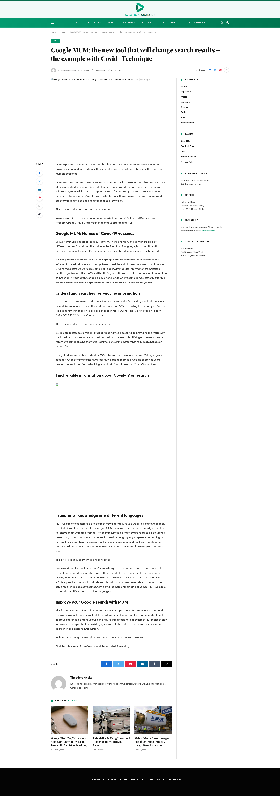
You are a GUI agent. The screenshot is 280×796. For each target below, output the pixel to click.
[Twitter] (39, 181)
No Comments (100, 70)
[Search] (222, 22)
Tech (160, 22)
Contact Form (188, 146)
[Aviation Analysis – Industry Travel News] (140, 9)
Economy (128, 22)
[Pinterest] (39, 198)
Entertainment (194, 22)
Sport (174, 22)
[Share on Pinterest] (220, 70)
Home (78, 22)
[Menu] (52, 22)
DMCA (184, 151)
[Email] (39, 206)
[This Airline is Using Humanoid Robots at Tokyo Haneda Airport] (111, 720)
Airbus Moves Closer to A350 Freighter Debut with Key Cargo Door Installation (151, 742)
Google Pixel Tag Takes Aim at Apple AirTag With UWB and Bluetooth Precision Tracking (69, 742)
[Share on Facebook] (209, 70)
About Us (185, 141)
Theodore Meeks (68, 70)
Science (146, 22)
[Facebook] (39, 173)
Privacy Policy (188, 161)
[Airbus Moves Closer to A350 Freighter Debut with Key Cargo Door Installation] (153, 720)
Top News (94, 22)
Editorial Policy (188, 156)
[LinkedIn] (39, 189)
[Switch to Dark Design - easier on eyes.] (227, 22)
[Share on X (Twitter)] (215, 70)
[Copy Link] (39, 214)
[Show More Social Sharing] (226, 70)
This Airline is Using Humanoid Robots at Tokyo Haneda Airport (111, 742)
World (111, 22)
